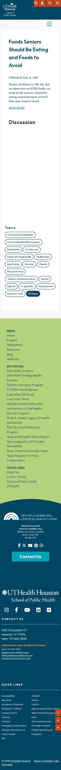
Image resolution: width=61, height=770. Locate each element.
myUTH (35, 704)
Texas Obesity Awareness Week (27, 451)
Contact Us (30, 556)
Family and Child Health (19, 256)
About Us (13, 472)
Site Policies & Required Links (44, 715)
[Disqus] (30, 172)
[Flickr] (49, 610)
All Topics (33, 293)
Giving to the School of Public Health (13, 732)
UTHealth (13, 486)
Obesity (43, 264)
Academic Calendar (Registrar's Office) (12, 706)
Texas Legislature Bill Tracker (25, 441)
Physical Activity (15, 271)
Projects (12, 340)
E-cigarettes (27, 286)
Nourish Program (18, 413)
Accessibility (8, 695)
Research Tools (15, 293)
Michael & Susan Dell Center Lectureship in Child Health (25, 406)
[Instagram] (6, 610)
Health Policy (43, 256)
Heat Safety (13, 264)
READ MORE (17, 108)
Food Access (31, 249)
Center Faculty (16, 477)
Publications (15, 345)
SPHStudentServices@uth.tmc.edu (17, 655)
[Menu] (49, 24)
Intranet (36, 695)
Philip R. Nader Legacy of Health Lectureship (28, 420)
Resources (13, 349)
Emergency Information (14, 725)
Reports (11, 286)
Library (35, 700)
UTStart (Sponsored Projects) (42, 732)
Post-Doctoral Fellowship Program (23, 429)
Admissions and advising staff (16, 658)
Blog (10, 354)
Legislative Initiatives (20, 394)
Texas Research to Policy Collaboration (23, 458)
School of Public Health (22, 481)
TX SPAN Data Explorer (22, 390)
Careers (6, 721)
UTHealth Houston (41, 725)
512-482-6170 (30, 538)
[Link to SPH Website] (30, 595)
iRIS (3, 738)
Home (11, 335)
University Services (41, 721)
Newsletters (14, 446)
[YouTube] (27, 610)
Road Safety (13, 249)
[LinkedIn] (38, 610)
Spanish (45, 278)
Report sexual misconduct (45, 708)
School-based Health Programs (23, 242)
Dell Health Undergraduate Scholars (24, 378)
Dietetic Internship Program (25, 385)
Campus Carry (9, 713)
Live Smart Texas (18, 399)
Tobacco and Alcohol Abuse (21, 278)
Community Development (20, 234)
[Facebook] (16, 610)
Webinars (13, 359)
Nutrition (29, 264)
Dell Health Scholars (20, 371)
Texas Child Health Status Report (28, 437)
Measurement (46, 286)
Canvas (6, 717)
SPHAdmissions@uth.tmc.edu (15, 652)
